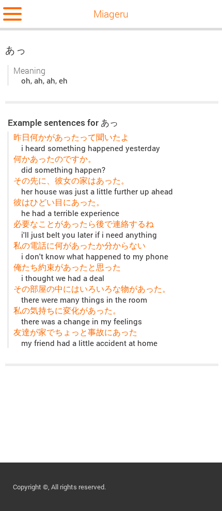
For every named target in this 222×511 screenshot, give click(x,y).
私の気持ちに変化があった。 (67, 310)
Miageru (111, 13)
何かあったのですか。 (54, 158)
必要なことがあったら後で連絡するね (83, 223)
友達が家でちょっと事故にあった (75, 331)
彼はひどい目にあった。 (58, 201)
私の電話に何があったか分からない (79, 245)
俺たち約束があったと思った (67, 266)
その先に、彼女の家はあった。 (71, 180)
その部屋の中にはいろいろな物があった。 (91, 288)
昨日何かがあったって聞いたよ (71, 136)
